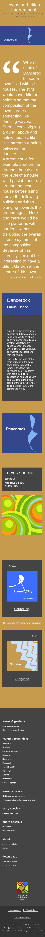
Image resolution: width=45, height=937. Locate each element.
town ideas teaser (9, 861)
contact (5, 848)
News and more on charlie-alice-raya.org (22, 897)
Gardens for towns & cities (13, 730)
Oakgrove (6, 755)
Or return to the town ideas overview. (22, 623)
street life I (6, 827)
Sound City (30, 377)
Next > (35, 636)
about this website (9, 844)
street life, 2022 (8, 831)
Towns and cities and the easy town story (19, 800)
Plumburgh (6, 763)
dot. (16, 486)
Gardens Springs (9, 783)
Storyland (22, 679)
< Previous (11, 566)
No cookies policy (22, 917)
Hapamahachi (8, 759)
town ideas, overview (11, 726)
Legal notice (14, 910)
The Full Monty (8, 767)
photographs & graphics (18, 928)
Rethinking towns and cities (13, 796)
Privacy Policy (31, 910)
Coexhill (5, 775)
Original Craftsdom (10, 751)
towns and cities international (24, 7)
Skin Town (6, 771)
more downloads (9, 865)
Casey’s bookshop (10, 813)
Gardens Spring (20, 380)
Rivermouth (7, 779)
